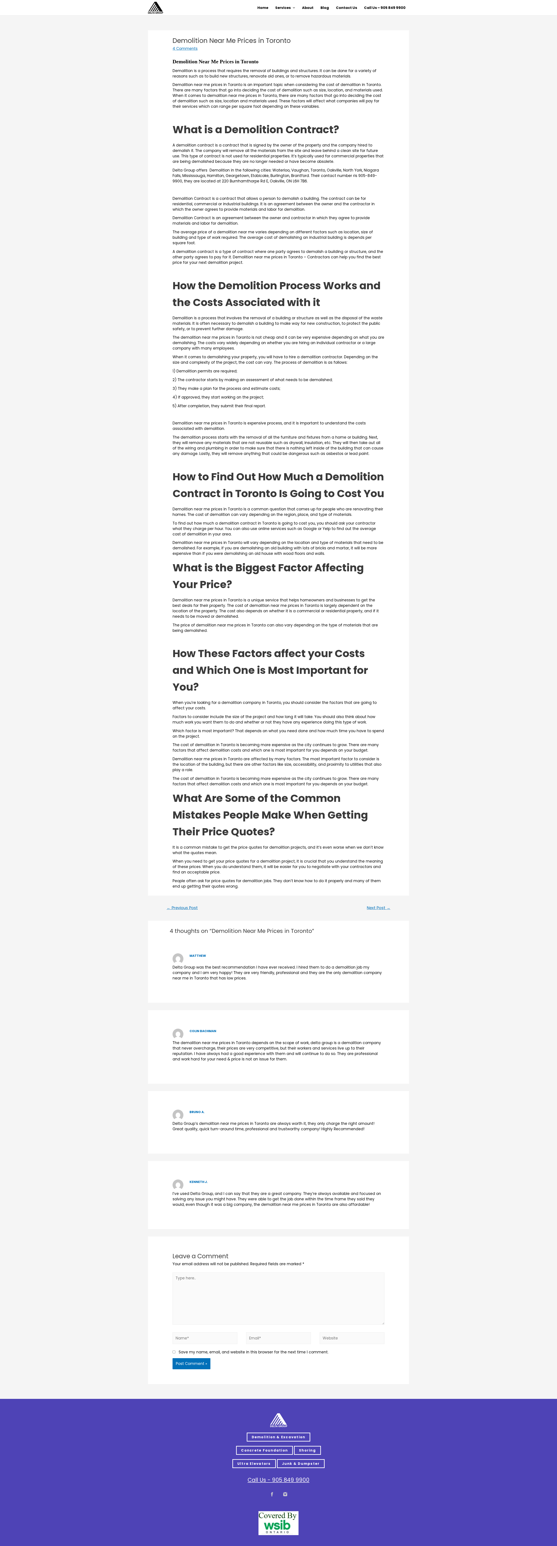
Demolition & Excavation (278, 1437)
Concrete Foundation (264, 1450)
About (308, 8)
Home (262, 8)
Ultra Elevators (254, 1463)
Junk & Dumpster (301, 1463)
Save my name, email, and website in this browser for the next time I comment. (253, 1352)
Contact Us (346, 8)
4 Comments (185, 48)
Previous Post (182, 907)
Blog (324, 8)
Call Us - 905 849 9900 (278, 1480)
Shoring (307, 1450)
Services (283, 8)
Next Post (378, 907)
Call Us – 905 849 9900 (385, 8)
